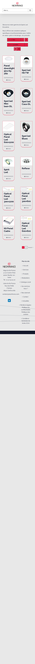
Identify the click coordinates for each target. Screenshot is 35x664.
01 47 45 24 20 (10, 280)
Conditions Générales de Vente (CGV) (25, 321)
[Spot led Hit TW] (26, 61)
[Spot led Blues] (26, 127)
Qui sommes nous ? (26, 287)
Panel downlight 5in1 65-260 (9, 69)
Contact (25, 297)
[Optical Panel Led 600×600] (26, 218)
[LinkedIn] (9, 300)
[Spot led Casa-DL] (26, 93)
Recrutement (26, 293)
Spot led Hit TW (26, 71)
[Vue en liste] (19, 49)
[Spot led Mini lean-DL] (8, 93)
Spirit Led (6, 170)
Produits (25, 274)
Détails (9, 80)
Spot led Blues (26, 137)
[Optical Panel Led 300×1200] (8, 189)
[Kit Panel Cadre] (8, 220)
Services (26, 270)
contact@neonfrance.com (11, 294)
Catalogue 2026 (26, 282)
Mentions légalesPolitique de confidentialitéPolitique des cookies (25, 309)
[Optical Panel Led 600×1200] (8, 126)
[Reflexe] (26, 161)
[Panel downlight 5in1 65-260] (8, 59)
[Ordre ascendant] (26, 40)
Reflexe (26, 168)
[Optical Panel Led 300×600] (26, 188)
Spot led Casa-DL (26, 102)
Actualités (26, 301)
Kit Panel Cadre (8, 229)
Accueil (25, 265)
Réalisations (26, 278)
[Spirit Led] (8, 162)
